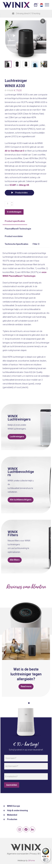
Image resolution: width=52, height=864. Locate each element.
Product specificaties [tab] (15, 221)
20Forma (31, 861)
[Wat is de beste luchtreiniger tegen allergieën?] (26, 644)
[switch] (45, 859)
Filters (13, 535)
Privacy (33, 854)
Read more (26, 686)
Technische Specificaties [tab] (16, 244)
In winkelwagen (14, 212)
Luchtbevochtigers (21, 473)
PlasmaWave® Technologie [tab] (18, 229)
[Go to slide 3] (29, 703)
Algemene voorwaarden (18, 854)
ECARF (13, 185)
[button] (45, 64)
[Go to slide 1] (23, 703)
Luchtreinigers (19, 419)
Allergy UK (24, 185)
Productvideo (21, 192)
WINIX (13, 416)
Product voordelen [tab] (14, 236)
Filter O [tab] (36, 244)
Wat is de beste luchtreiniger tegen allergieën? (26, 674)
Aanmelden (11, 785)
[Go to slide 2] (26, 703)
